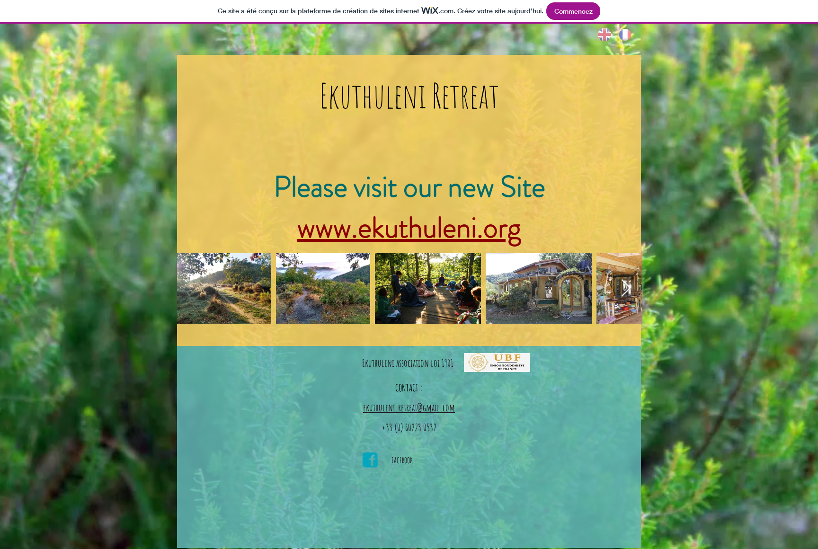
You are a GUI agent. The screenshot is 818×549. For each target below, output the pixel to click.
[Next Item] (626, 288)
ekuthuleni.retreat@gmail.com (409, 407)
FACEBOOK (402, 460)
